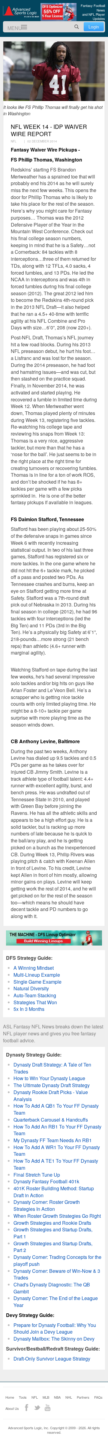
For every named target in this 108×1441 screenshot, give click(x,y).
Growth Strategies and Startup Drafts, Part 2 (53, 1247)
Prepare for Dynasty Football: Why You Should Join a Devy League (55, 1328)
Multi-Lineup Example (37, 974)
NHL (68, 1397)
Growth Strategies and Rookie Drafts (52, 1222)
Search (76, 26)
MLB (46, 1397)
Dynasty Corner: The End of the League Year (56, 1302)
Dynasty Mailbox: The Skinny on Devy (54, 1338)
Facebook (26, 1407)
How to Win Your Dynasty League (49, 1078)
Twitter (37, 1407)
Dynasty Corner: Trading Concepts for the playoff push (57, 1260)
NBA (57, 1397)
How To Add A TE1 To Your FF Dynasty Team (56, 1164)
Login (93, 27)
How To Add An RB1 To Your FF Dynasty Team (57, 1130)
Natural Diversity (31, 988)
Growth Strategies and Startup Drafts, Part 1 (53, 1233)
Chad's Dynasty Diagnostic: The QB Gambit (52, 1288)
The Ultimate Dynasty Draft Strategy (52, 1085)
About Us (12, 1408)
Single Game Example (38, 981)
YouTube (47, 1407)
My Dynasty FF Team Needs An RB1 (53, 1140)
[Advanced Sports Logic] (21, 11)
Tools (23, 1397)
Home (9, 1397)
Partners (83, 1397)
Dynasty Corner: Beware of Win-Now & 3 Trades (57, 1274)
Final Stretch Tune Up (37, 1174)
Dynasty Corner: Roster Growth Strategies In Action (47, 1205)
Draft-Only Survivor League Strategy (52, 1358)
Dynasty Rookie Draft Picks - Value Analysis (51, 1096)
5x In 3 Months (29, 1008)
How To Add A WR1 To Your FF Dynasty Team (57, 1151)
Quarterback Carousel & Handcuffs (51, 1119)
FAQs (98, 1397)
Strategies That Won (35, 1002)
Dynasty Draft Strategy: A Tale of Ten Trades (52, 1068)
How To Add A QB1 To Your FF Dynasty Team (56, 1109)
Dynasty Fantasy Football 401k (46, 1181)
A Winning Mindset (34, 967)
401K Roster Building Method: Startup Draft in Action (54, 1192)
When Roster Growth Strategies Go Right (57, 1215)
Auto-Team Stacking (35, 995)
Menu (21, 27)
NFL (35, 1397)
